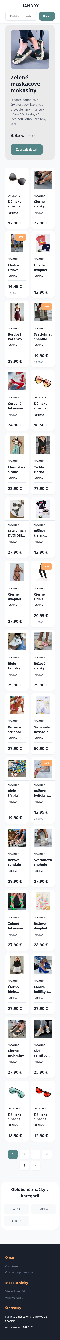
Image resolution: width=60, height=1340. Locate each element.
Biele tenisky (14, 665)
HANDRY (30, 5)
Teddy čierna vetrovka (41, 469)
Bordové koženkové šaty (17, 336)
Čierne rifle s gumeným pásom (42, 596)
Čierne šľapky (39, 203)
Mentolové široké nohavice (17, 469)
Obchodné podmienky (19, 1272)
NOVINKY (39, 195)
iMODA (38, 212)
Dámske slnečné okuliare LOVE (41, 406)
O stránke (11, 1266)
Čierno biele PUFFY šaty (13, 989)
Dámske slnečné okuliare (15, 204)
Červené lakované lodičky (15, 406)
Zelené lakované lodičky (15, 926)
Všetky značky (14, 1298)
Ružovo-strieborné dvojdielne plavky (17, 729)
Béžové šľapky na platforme (42, 666)
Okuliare (14, 195)
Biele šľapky (13, 793)
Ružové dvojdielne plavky (42, 926)
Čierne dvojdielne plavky (16, 596)
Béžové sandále (14, 862)
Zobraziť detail (27, 149)
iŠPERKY (13, 212)
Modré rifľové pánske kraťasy (14, 267)
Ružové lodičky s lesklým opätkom (41, 793)
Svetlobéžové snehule (43, 862)
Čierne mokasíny (16, 1053)
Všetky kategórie (15, 1291)
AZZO (16, 1209)
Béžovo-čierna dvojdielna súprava (42, 533)
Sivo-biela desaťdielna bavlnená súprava (43, 729)
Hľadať (47, 16)
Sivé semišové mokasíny (42, 1053)
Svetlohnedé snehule (43, 336)
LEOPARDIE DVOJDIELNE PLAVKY (17, 533)
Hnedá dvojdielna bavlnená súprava (42, 267)
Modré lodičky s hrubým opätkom (41, 989)
